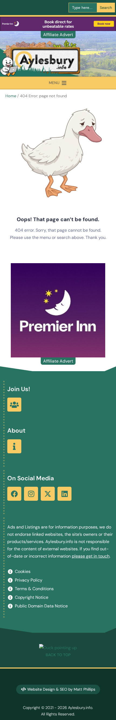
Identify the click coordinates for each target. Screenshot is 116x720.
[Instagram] (31, 494)
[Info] (14, 446)
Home (10, 95)
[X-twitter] (48, 494)
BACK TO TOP (58, 654)
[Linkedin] (64, 494)
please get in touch (91, 556)
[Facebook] (14, 494)
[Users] (14, 405)
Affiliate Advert (58, 34)
